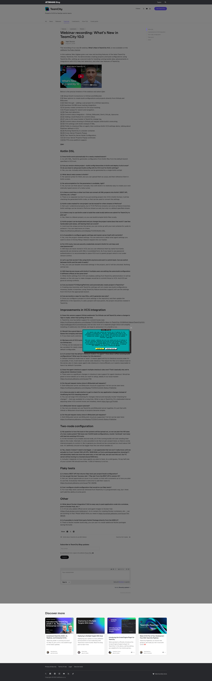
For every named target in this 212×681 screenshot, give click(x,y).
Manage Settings (111, 348)
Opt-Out (118, 345)
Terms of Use (115, 342)
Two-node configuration (154, 34)
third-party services (94, 344)
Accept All (100, 348)
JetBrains (60, 677)
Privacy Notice (102, 342)
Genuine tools (78, 666)
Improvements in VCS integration (156, 32)
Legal (70, 666)
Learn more (109, 337)
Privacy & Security (50, 666)
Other (149, 39)
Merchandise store (160, 674)
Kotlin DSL (150, 29)
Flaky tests (151, 37)
